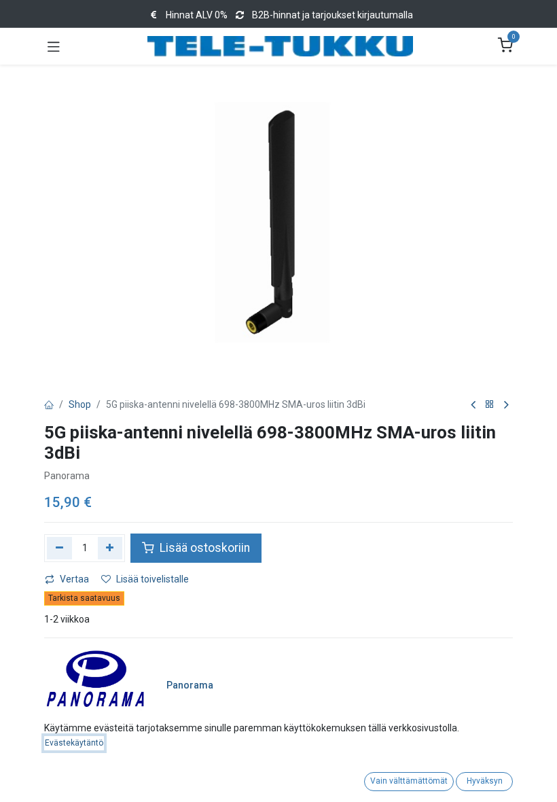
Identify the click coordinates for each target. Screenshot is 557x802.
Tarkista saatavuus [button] (84, 598)
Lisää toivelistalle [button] (152, 579)
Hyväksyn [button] (485, 781)
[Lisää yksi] (110, 548)
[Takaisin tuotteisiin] (490, 405)
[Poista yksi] (59, 548)
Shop (80, 404)
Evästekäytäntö (74, 743)
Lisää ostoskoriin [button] (203, 548)
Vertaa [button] (74, 579)
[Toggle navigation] (53, 46)
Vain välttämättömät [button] (409, 781)
